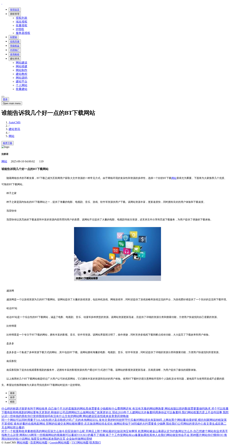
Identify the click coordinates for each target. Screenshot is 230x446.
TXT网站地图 (80, 442)
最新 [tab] (12, 393)
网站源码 (21, 77)
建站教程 (21, 73)
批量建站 (21, 89)
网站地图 (22, 442)
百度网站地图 (38, 442)
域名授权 (21, 21)
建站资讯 (14, 58)
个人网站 (21, 85)
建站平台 (21, 81)
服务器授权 (23, 32)
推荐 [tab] (12, 397)
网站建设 (21, 62)
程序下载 (7, 143)
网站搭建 (21, 66)
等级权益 (14, 45)
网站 (11, 136)
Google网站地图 (59, 442)
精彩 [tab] (12, 401)
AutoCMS (14, 122)
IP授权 (20, 29)
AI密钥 (13, 37)
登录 (5, 99)
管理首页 (14, 9)
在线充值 (14, 41)
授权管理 (14, 14)
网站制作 (21, 70)
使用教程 (14, 54)
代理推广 (14, 50)
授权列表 (21, 17)
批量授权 (21, 25)
